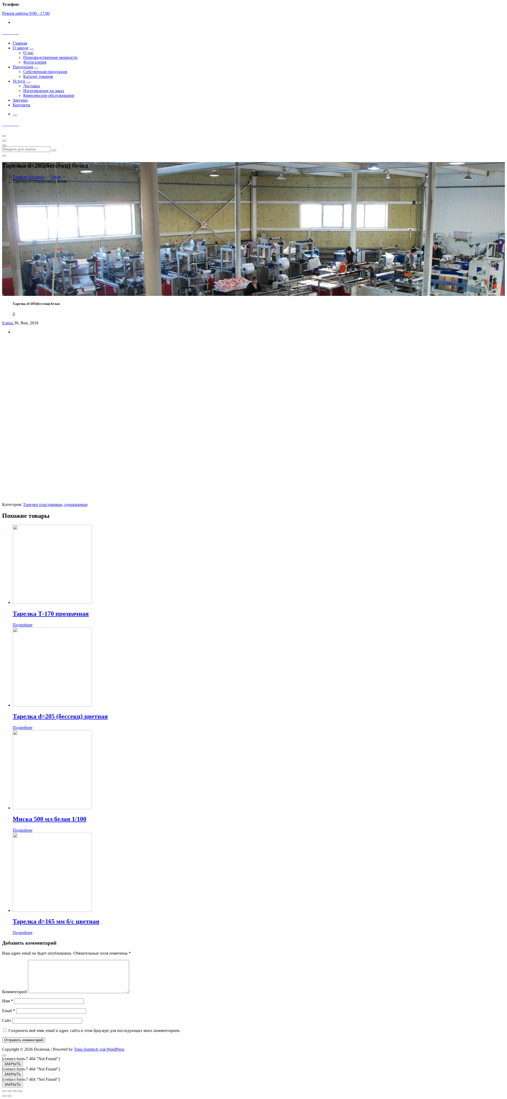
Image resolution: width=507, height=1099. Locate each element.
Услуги (19, 81)
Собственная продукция (45, 71)
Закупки (20, 100)
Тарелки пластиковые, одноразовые (55, 504)
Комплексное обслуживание (48, 95)
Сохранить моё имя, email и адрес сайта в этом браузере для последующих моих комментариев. (94, 1030)
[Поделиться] (9, 1091)
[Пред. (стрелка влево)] (4, 1096)
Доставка (31, 86)
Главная (20, 43)
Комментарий (14, 991)
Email (8, 1010)
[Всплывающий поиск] (15, 115)
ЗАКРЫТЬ (12, 1064)
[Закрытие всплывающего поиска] (4, 156)
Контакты (21, 105)
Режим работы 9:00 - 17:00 (26, 13)
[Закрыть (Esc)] (4, 1091)
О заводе (21, 48)
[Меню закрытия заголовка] (4, 140)
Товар (55, 176)
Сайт (6, 1020)
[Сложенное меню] (4, 136)
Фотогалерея (34, 62)
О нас (28, 52)
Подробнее (22, 625)
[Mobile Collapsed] (32, 49)
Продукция (23, 67)
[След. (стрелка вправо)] (9, 1096)
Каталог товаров (38, 76)
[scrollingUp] (4, 1055)
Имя (7, 1001)
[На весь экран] (15, 1091)
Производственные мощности (50, 57)
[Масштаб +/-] (20, 1091)
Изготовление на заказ (43, 90)
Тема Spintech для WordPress (99, 1049)
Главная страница (29, 176)
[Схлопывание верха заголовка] (4, 145)
